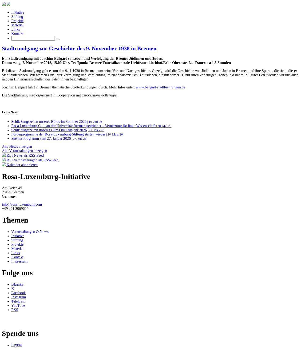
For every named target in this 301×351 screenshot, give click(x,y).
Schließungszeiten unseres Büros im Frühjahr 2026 (57, 130)
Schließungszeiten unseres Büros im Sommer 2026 (56, 122)
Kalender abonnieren (22, 165)
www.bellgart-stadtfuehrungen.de (160, 87)
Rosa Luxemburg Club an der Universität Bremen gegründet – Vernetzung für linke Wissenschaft (91, 126)
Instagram (18, 297)
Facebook (18, 293)
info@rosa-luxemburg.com (22, 204)
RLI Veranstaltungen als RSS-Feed (32, 160)
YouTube (18, 305)
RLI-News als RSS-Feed (25, 155)
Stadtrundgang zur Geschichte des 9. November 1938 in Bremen (79, 48)
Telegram (18, 301)
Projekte (17, 21)
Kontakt (17, 34)
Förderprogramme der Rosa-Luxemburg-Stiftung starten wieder (67, 134)
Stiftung (17, 17)
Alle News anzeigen (17, 146)
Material (17, 25)
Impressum (19, 261)
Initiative (17, 12)
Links (15, 29)
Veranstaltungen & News (29, 232)
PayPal (16, 345)
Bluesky (17, 284)
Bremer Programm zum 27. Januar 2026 (49, 138)
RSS (14, 310)
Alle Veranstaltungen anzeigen (24, 151)
